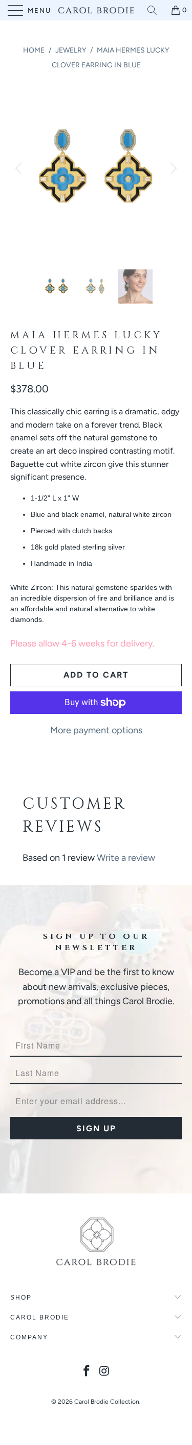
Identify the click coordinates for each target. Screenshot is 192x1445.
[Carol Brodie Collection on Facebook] (86, 1371)
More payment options (96, 730)
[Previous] (20, 168)
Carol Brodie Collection (106, 1401)
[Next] (172, 168)
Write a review (126, 857)
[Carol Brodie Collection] (96, 10)
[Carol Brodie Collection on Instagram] (104, 1371)
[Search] (155, 10)
